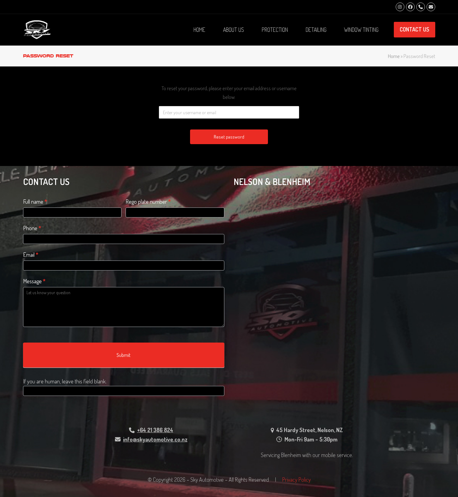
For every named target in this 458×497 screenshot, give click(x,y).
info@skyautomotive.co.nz (155, 439)
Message (34, 281)
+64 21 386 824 (155, 429)
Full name (35, 201)
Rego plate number (148, 201)
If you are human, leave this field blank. (65, 381)
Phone (32, 228)
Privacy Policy (296, 479)
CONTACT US (414, 29)
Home (394, 56)
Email (30, 254)
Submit (124, 355)
